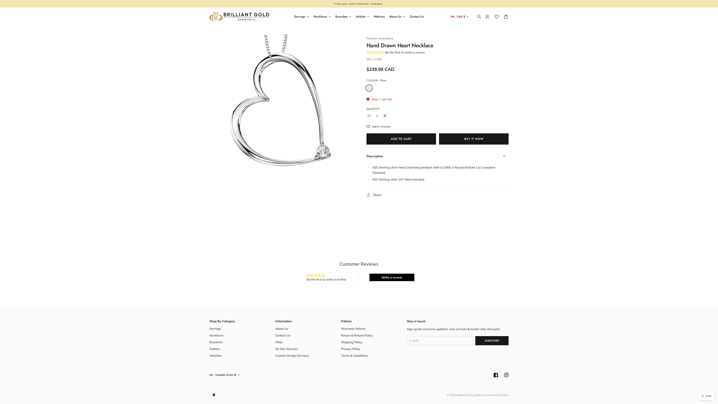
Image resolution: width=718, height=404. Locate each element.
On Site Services (286, 349)
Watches (215, 355)
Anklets (214, 349)
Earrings (215, 328)
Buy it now (474, 139)
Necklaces (216, 335)
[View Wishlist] (496, 16)
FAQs (279, 342)
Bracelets (216, 342)
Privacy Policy (350, 349)
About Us (281, 328)
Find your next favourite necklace (359, 3)
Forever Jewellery (379, 38)
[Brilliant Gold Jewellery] (239, 16)
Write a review (391, 277)
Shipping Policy (351, 342)
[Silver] (369, 88)
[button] (375, 52)
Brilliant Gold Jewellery (469, 395)
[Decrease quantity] (369, 115)
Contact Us (283, 335)
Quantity (373, 109)
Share (377, 195)
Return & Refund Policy (357, 335)
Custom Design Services (292, 355)
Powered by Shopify (496, 395)
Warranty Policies (353, 328)
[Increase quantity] (384, 115)
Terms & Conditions (354, 355)
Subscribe (492, 340)
